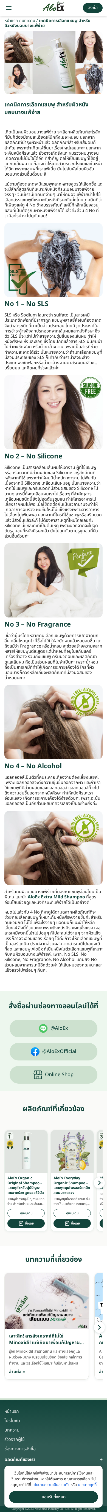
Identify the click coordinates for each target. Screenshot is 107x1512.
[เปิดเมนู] (8, 8)
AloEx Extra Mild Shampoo (56, 897)
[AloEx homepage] (53, 8)
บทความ (28, 21)
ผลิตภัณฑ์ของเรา (19, 1459)
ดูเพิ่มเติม (26, 1213)
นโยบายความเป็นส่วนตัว (50, 1485)
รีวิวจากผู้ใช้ (14, 1439)
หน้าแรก (11, 21)
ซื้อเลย (29, 1223)
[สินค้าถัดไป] (99, 1182)
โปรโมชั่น (12, 1420)
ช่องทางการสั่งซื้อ (20, 1449)
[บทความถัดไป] (99, 1327)
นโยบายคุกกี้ (87, 1485)
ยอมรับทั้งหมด (54, 1497)
